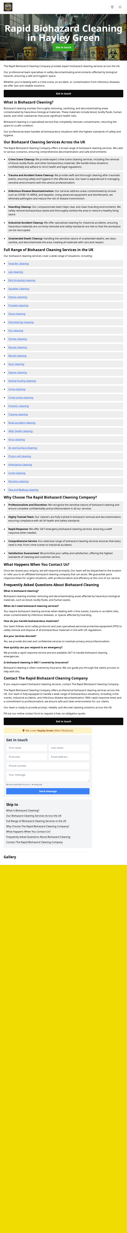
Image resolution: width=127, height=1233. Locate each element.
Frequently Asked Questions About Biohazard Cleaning (38, 837)
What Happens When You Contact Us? (28, 831)
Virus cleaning (16, 439)
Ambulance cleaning (20, 464)
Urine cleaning (16, 389)
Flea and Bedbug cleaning (23, 489)
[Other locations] (112, 7)
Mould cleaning (17, 355)
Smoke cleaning (17, 339)
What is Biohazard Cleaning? (22, 810)
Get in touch (63, 47)
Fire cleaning (15, 330)
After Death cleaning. (20, 431)
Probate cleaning (18, 305)
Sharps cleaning (17, 297)
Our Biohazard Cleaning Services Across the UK (33, 815)
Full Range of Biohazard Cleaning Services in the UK (36, 821)
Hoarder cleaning (18, 263)
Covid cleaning (16, 473)
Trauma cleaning (18, 414)
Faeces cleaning (17, 372)
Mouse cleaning (17, 347)
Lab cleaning (15, 272)
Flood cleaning (16, 313)
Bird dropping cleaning (21, 280)
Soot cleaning (16, 364)
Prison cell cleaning (19, 456)
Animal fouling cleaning (22, 380)
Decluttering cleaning (21, 322)
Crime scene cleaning (20, 397)
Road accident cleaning (21, 422)
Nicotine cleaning (18, 481)
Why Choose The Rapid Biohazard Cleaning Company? (37, 826)
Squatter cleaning (18, 288)
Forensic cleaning (18, 406)
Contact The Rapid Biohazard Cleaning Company (34, 842)
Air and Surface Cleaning (22, 448)
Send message (48, 791)
